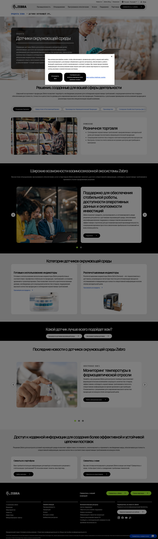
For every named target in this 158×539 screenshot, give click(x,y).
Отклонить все (55, 77)
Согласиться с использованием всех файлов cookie (75, 77)
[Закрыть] (111, 56)
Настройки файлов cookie (96, 77)
